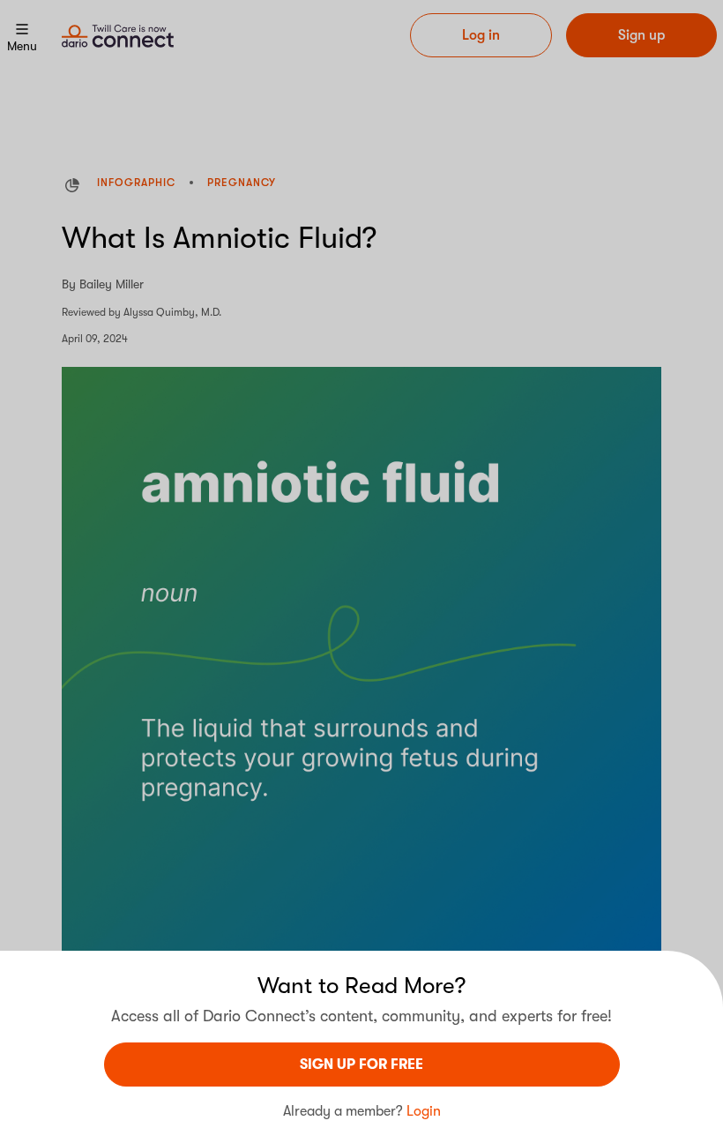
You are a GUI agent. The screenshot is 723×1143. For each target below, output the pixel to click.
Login (423, 1111)
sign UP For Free (361, 1064)
